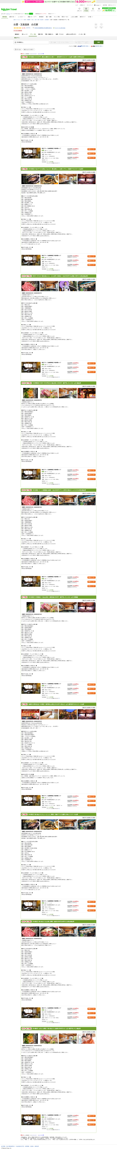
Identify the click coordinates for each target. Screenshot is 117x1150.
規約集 (32, 1146)
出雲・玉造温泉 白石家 (26, 24)
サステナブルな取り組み (60, 27)
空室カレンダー (91, 149)
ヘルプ (76, 5)
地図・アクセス (60, 34)
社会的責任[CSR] (20, 1146)
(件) (28, 27)
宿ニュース (24, 34)
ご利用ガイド (82, 5)
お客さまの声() (71, 34)
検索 (99, 42)
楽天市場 (105, 5)
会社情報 (3, 1146)
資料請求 (37, 1146)
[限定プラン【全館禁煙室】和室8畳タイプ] (31, 153)
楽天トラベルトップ (18, 19)
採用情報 (27, 1146)
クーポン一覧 (82, 34)
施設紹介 (17, 34)
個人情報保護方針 (10, 1146)
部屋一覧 (40, 34)
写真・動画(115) (49, 34)
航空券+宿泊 (85, 46)
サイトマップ (90, 5)
